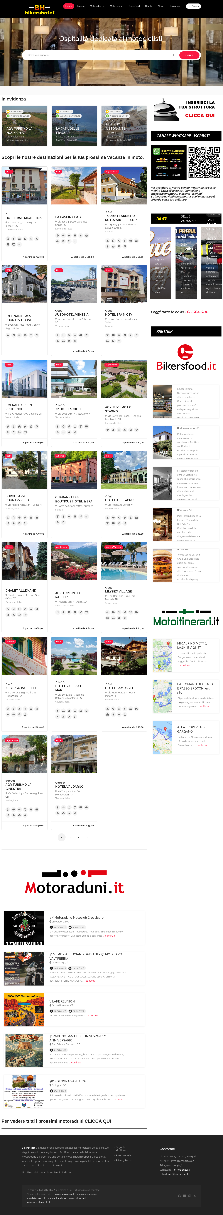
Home (68, 6)
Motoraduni (96, 6)
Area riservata (124, 1155)
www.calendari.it (77, 1198)
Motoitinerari (116, 6)
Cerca (189, 55)
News (161, 6)
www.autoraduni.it (57, 1198)
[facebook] (184, 1196)
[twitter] (194, 1196)
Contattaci (174, 6)
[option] (25, 125)
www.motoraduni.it (64, 1194)
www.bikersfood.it (36, 1198)
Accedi (195, 6)
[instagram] (189, 1196)
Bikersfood (134, 6)
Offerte (148, 6)
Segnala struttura (121, 1149)
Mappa (80, 6)
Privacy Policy (124, 1160)
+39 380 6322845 (181, 1169)
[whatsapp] (179, 1196)
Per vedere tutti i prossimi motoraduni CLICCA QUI (56, 1121)
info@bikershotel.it (178, 1174)
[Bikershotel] (39, 9)
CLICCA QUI (197, 312)
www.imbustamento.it (38, 1202)
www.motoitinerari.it (87, 1194)
